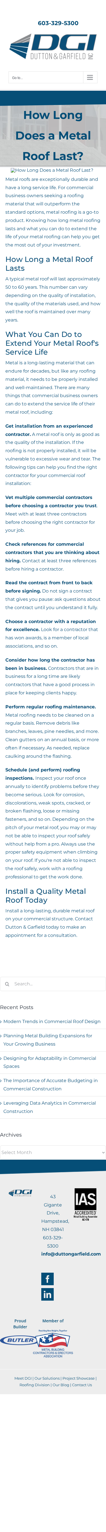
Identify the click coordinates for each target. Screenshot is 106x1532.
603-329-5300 (58, 23)
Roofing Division (35, 1385)
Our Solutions (47, 1378)
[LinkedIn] (47, 1294)
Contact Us (82, 1385)
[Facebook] (47, 1279)
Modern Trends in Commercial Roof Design (52, 1021)
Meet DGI (23, 1378)
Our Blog (61, 1385)
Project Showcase (78, 1378)
